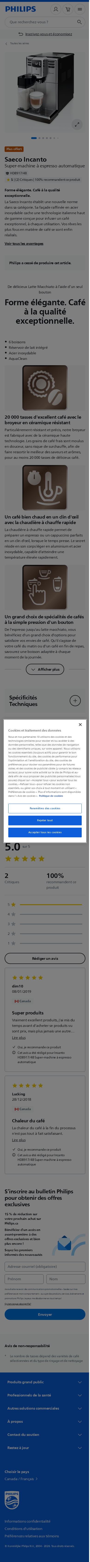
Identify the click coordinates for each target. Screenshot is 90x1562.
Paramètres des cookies (43, 808)
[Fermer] (78, 724)
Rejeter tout (43, 820)
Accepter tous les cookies (43, 832)
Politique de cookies (64, 796)
